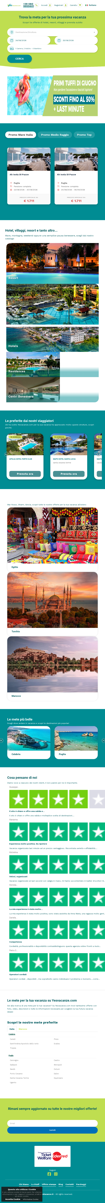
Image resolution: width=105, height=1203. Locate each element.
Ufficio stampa (49, 1184)
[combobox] (52, 32)
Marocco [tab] (23, 1029)
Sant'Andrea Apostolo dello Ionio (24, 1044)
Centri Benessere (21, 396)
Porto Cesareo (16, 1074)
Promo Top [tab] (84, 134)
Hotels (13, 346)
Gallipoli (13, 1065)
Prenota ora (25, 473)
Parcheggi (81, 1184)
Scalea (57, 1044)
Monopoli (58, 1065)
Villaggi (14, 318)
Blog (61, 1184)
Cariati (12, 1039)
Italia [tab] (11, 1029)
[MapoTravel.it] (14, 5)
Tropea (13, 1048)
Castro (57, 1060)
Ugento (13, 1082)
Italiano (92, 5)
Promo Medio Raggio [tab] (55, 134)
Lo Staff (35, 1184)
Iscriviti (52, 1130)
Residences (16, 371)
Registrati (58, 5)
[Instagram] (56, 1175)
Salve (56, 1074)
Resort (13, 278)
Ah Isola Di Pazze (19, 174)
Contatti (69, 1184)
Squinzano (58, 1078)
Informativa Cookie (30, 1199)
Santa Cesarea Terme (19, 1078)
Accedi (44, 5)
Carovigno (14, 1060)
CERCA (19, 58)
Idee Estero (15, 499)
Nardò (12, 1069)
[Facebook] (49, 1175)
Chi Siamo (24, 1184)
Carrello (73, 5)
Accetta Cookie (12, 1199)
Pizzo (56, 1039)
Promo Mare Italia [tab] (20, 134)
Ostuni (57, 1069)
